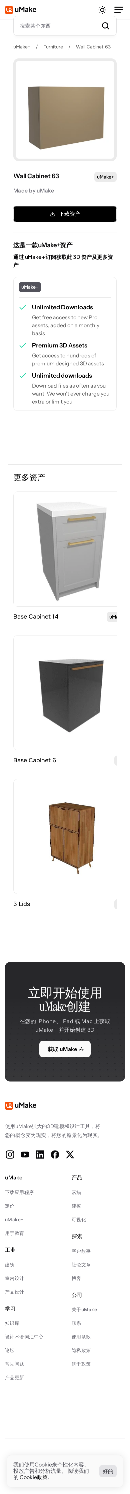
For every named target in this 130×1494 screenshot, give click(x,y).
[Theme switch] (102, 10)
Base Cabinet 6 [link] (34, 760)
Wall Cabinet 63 (93, 47)
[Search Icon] (65, 26)
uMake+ (21, 47)
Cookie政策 (34, 1477)
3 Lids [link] (21, 904)
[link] (71, 549)
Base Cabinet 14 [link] (35, 616)
